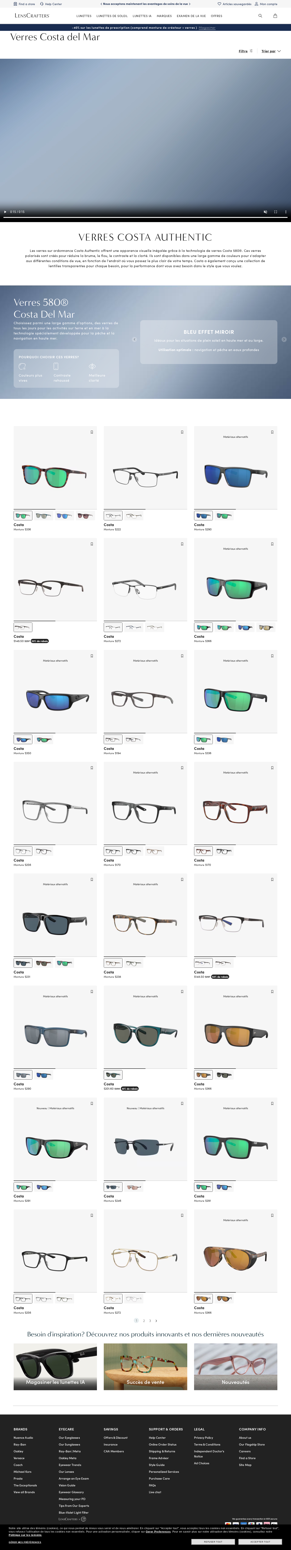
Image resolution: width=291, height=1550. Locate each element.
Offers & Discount (116, 1437)
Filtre (243, 50)
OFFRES (216, 16)
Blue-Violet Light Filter (74, 1512)
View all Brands (24, 1492)
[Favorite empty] (92, 432)
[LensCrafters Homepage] (32, 15)
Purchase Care (159, 1478)
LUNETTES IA (142, 16)
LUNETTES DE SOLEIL (112, 16)
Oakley (18, 1451)
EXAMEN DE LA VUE (191, 16)
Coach (18, 1465)
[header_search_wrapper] (260, 15)
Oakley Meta (68, 1458)
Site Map (245, 1465)
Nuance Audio (23, 1437)
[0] (275, 15)
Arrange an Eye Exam (74, 1478)
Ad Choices (201, 1463)
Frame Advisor (159, 1458)
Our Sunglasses (69, 1444)
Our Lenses (66, 1471)
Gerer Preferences (158, 1531)
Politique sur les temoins (25, 1535)
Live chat (155, 1492)
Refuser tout (213, 1542)
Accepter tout (260, 1542)
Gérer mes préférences (25, 1542)
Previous (134, 339)
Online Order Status (162, 1444)
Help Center (157, 1437)
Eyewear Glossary (71, 1492)
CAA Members (114, 1451)
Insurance (111, 1444)
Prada (18, 1478)
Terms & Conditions (207, 1444)
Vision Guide (67, 1485)
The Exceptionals (25, 1485)
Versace (19, 1458)
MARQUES (164, 16)
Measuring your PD (72, 1499)
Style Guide (157, 1465)
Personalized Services (164, 1471)
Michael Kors (22, 1471)
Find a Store (247, 1458)
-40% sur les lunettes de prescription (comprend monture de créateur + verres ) (144, 27)
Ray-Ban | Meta (70, 1451)
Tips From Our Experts (74, 1505)
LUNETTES (83, 16)
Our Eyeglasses (69, 1437)
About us (245, 1437)
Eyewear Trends (70, 1465)
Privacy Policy (203, 1437)
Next (283, 339)
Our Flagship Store (252, 1444)
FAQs (152, 1485)
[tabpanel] (209, 339)
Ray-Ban (20, 1444)
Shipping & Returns (162, 1451)
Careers (245, 1451)
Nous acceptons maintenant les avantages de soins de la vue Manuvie (145, 5)
